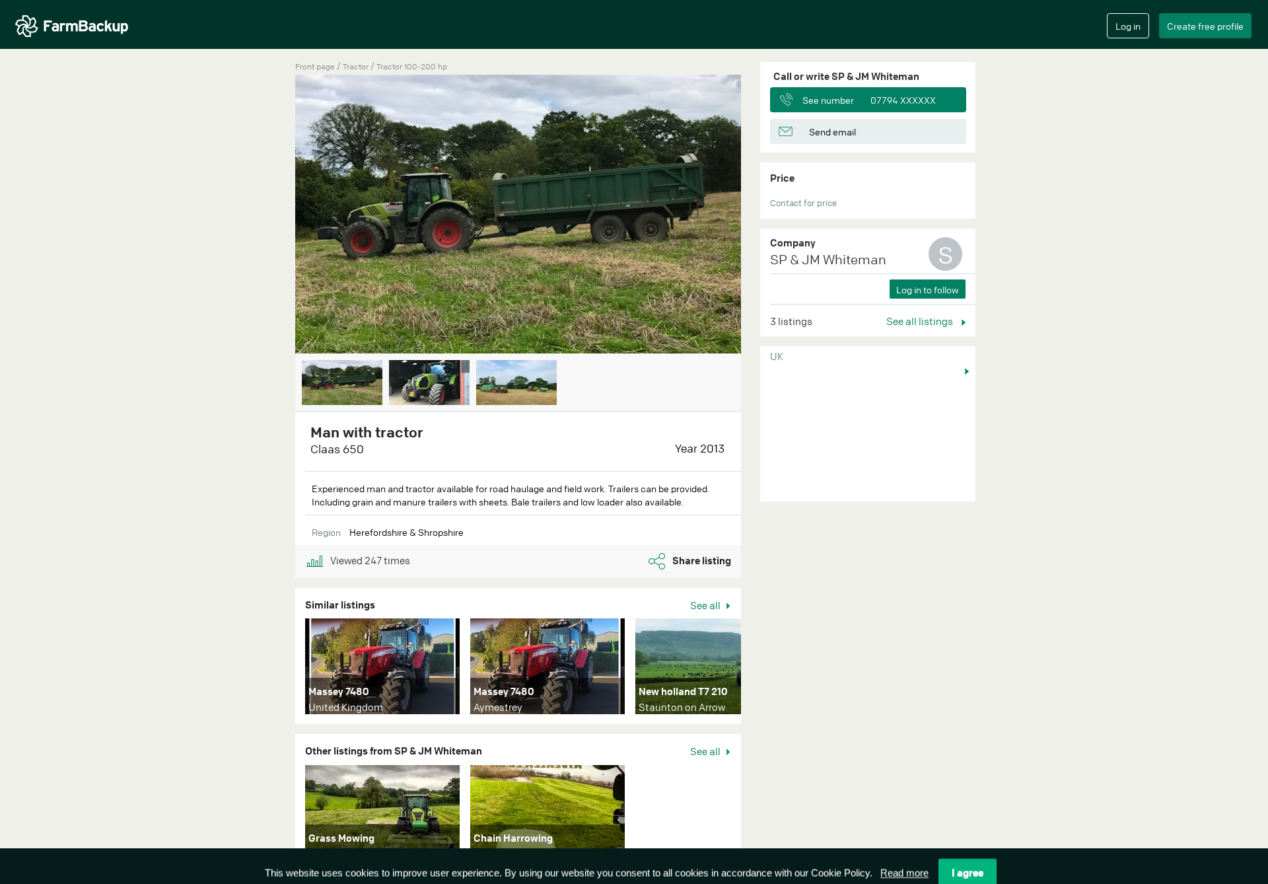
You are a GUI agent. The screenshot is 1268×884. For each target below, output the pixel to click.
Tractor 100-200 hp (411, 66)
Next (761, 215)
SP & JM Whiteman (828, 259)
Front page (315, 66)
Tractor (356, 66)
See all (706, 605)
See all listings (920, 321)
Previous (275, 215)
